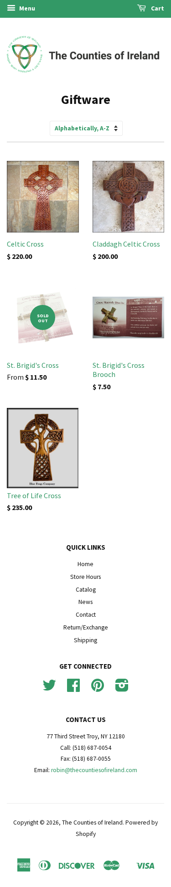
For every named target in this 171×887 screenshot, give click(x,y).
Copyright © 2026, (37, 822)
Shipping (85, 640)
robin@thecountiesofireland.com (94, 770)
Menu (26, 8)
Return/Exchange (85, 627)
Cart (157, 8)
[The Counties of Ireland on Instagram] (122, 688)
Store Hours (85, 577)
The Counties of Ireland (92, 822)
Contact (86, 615)
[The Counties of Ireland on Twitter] (49, 688)
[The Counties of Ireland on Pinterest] (97, 688)
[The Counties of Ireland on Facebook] (73, 688)
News (85, 602)
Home (85, 564)
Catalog (86, 589)
